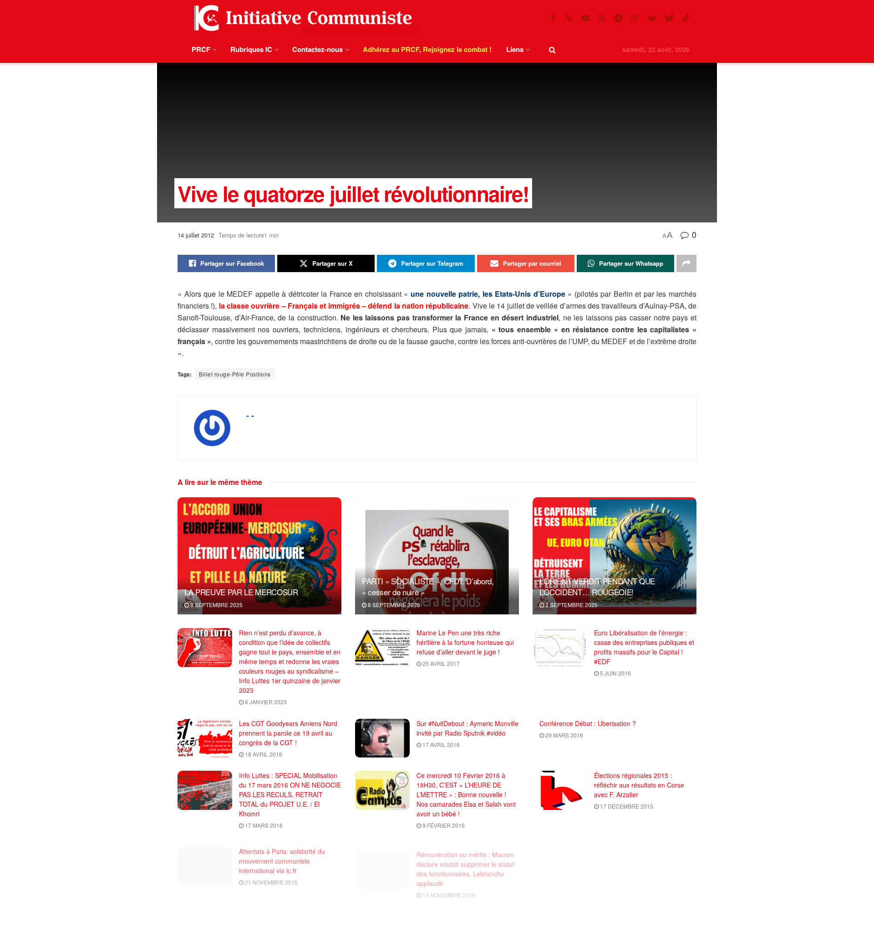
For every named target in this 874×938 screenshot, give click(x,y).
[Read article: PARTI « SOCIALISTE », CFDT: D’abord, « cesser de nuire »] (437, 555)
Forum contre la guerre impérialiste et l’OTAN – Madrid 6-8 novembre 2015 (467, 918)
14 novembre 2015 (448, 887)
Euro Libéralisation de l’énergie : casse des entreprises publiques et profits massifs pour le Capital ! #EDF (644, 647)
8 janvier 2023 (265, 702)
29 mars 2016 (563, 735)
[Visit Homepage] (300, 18)
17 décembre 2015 (626, 806)
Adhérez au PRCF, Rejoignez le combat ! (427, 49)
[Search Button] (552, 49)
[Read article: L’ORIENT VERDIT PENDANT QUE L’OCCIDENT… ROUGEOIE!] (614, 555)
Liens (514, 49)
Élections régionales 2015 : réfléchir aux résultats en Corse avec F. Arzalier (639, 785)
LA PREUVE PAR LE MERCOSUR (241, 592)
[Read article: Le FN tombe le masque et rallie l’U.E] (560, 861)
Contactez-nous (317, 49)
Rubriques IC (251, 49)
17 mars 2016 (263, 825)
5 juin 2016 (615, 673)
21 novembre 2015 (271, 877)
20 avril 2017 (440, 663)
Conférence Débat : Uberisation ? (587, 723)
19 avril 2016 (263, 754)
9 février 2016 (443, 825)
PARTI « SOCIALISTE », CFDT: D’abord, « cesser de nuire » (428, 586)
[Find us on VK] (651, 18)
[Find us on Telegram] (618, 18)
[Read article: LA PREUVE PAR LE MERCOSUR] (259, 555)
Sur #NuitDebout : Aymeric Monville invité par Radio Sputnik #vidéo (467, 728)
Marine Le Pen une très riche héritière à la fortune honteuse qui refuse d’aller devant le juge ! (465, 642)
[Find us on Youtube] (585, 18)
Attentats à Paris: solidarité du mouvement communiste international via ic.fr (282, 856)
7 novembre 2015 (624, 867)
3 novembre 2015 (269, 929)
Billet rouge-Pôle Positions (235, 374)
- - (250, 415)
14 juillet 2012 (196, 235)
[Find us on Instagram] (634, 18)
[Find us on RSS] (602, 18)
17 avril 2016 (440, 744)
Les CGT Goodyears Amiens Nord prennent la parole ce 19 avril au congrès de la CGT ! (288, 733)
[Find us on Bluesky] (669, 18)
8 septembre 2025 (216, 604)
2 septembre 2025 (571, 604)
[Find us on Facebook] (552, 18)
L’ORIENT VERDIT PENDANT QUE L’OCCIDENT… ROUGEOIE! (597, 586)
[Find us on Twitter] (568, 18)
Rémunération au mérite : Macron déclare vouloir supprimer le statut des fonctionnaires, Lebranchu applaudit (465, 861)
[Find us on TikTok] (686, 18)
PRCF (201, 49)
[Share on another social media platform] (686, 263)
